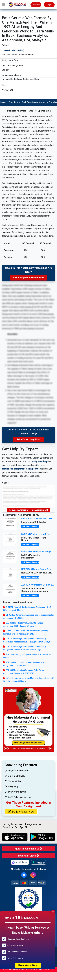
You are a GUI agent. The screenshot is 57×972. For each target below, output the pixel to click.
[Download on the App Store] (15, 837)
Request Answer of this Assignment (28, 510)
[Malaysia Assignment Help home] (18, 5)
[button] (3, 4)
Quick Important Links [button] (27, 848)
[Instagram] (33, 875)
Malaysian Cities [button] (27, 855)
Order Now (36, 5)
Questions (13, 102)
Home (3, 102)
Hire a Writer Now (27, 965)
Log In (49, 5)
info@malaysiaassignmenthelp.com (30, 869)
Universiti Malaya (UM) (13, 50)
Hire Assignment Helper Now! (28, 277)
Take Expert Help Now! (28, 439)
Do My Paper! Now (23, 811)
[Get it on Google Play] (42, 837)
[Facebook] (24, 875)
